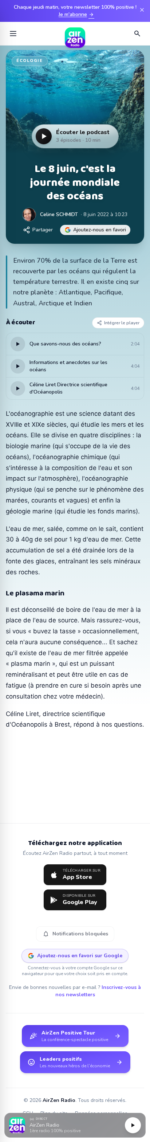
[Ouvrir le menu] (13, 33)
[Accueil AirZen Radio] (75, 33)
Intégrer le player (121, 323)
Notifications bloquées (75, 934)
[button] (75, 1125)
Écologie (29, 60)
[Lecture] (133, 1125)
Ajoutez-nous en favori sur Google (79, 955)
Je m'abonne (76, 14)
